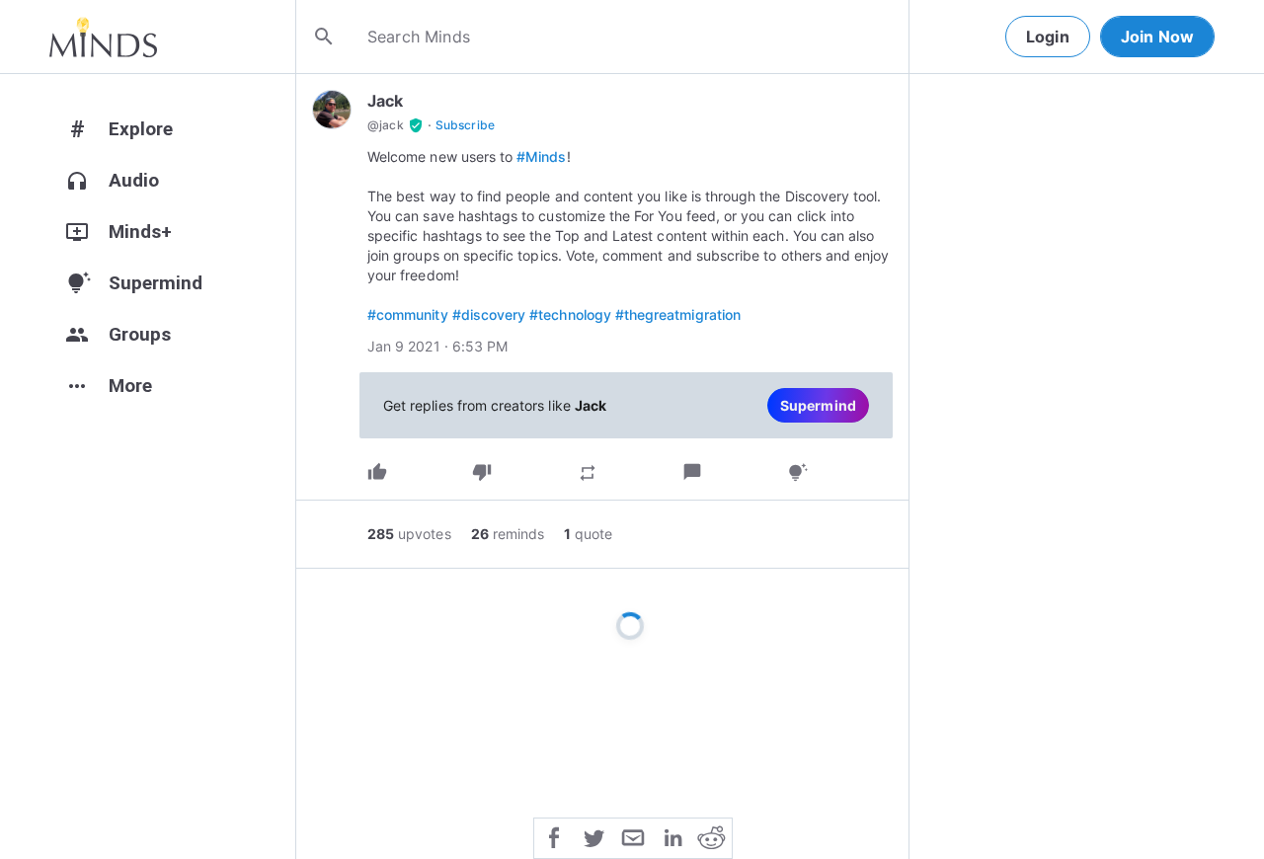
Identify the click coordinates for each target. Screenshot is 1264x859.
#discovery (489, 314)
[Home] (103, 36)
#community (407, 314)
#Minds (541, 156)
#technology (570, 314)
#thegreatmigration (678, 314)
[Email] (633, 836)
